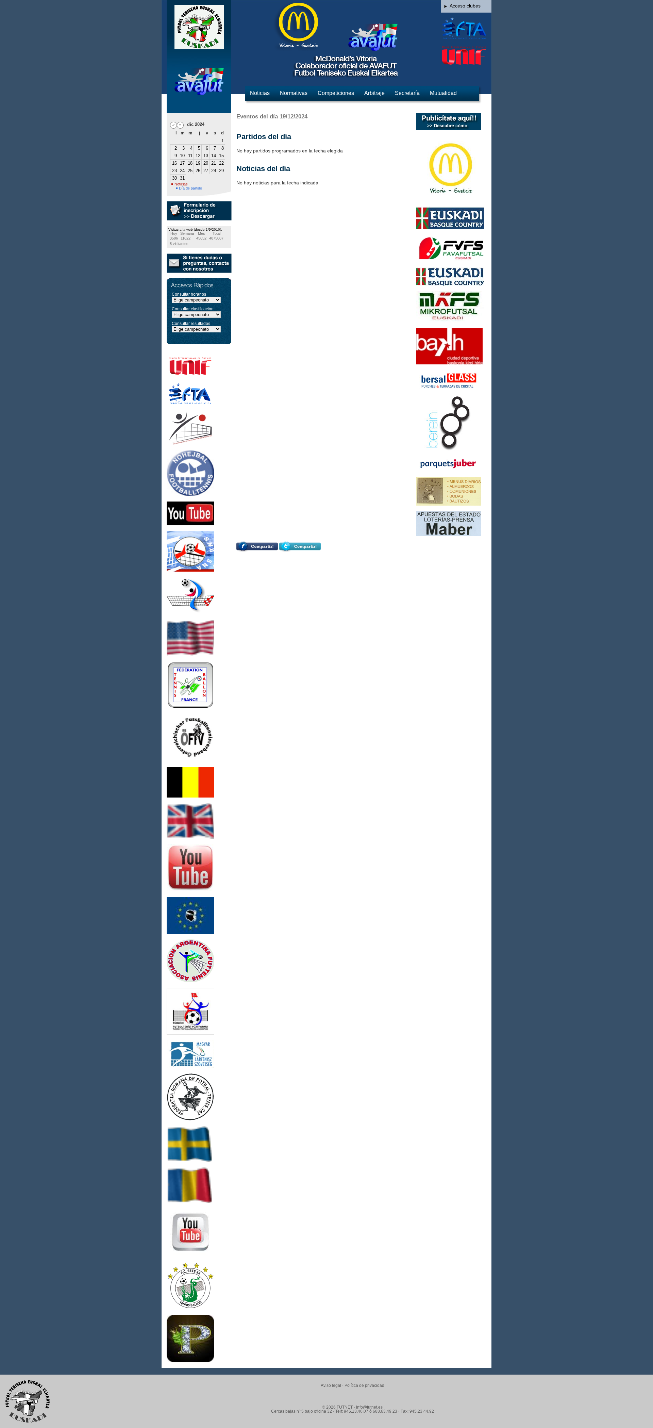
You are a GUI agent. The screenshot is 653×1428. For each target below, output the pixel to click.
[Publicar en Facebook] (257, 550)
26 (198, 170)
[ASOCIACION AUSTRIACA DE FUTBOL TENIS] (190, 760)
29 (221, 170)
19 (198, 163)
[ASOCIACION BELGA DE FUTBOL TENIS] (190, 796)
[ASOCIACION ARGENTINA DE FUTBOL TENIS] (190, 980)
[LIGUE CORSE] (190, 932)
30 (174, 178)
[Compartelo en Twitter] (300, 550)
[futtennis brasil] (190, 1254)
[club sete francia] (190, 1307)
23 (174, 170)
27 (205, 170)
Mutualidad (443, 93)
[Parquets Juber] (448, 469)
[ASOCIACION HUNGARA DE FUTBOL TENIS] (190, 1066)
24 (182, 170)
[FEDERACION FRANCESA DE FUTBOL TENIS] (190, 707)
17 (182, 163)
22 (221, 163)
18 (190, 163)
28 (213, 170)
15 (221, 155)
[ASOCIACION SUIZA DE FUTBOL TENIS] (190, 443)
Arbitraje (374, 93)
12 (198, 155)
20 (205, 163)
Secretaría (407, 93)
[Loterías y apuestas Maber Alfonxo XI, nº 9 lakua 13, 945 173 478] (448, 534)
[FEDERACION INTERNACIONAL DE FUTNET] (190, 374)
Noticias (260, 93)
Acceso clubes (465, 6)
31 (182, 178)
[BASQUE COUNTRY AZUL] (450, 227)
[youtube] (190, 523)
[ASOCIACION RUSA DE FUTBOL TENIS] (190, 1201)
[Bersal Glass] (448, 389)
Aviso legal (331, 1385)
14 (213, 155)
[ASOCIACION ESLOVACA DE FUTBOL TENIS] (190, 570)
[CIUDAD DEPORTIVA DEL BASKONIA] (449, 362)
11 (190, 155)
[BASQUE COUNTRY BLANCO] (450, 284)
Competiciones (336, 93)
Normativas (293, 93)
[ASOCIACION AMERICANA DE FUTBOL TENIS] (190, 654)
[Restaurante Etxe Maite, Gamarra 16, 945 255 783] (448, 504)
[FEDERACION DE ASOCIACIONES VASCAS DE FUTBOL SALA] (451, 260)
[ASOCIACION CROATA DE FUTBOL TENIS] (190, 612)
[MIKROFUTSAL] (450, 321)
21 (213, 163)
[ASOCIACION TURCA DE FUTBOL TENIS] (190, 1033)
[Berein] (448, 449)
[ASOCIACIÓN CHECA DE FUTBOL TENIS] (190, 494)
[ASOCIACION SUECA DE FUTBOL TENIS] (190, 1160)
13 (205, 155)
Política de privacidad (364, 1385)
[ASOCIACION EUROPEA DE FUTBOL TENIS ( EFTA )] (190, 404)
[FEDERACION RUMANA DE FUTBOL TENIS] (190, 1119)
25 (190, 170)
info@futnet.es (369, 1407)
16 (174, 163)
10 (182, 155)
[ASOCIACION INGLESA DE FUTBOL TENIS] (190, 837)
